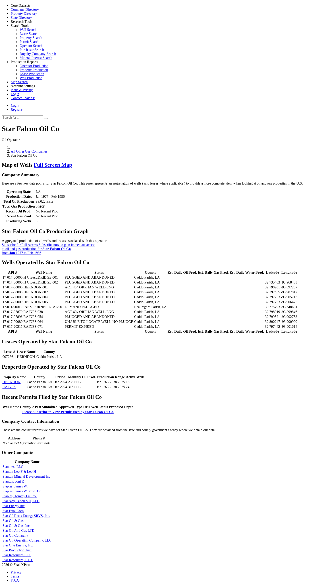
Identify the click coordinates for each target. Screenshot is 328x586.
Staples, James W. (15, 486)
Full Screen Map (53, 165)
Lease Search (29, 34)
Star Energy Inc (13, 506)
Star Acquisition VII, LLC (20, 501)
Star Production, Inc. (16, 550)
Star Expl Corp (13, 511)
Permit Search (29, 42)
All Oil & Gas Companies (29, 151)
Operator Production (34, 66)
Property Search (31, 38)
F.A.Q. (16, 580)
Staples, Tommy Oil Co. (19, 496)
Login (15, 105)
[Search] (46, 118)
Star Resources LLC (16, 555)
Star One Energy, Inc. (17, 545)
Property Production (34, 70)
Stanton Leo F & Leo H (19, 471)
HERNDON (11, 382)
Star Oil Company (15, 535)
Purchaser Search (32, 50)
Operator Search (31, 46)
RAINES (9, 387)
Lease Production (32, 74)
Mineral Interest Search (36, 58)
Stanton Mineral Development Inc (26, 476)
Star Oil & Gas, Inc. (16, 525)
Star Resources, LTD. (17, 560)
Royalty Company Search (38, 54)
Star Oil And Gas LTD (18, 530)
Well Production (31, 78)
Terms (15, 576)
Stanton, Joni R (13, 481)
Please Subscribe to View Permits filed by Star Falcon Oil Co (68, 412)
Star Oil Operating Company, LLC (27, 540)
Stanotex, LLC (12, 466)
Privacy (16, 572)
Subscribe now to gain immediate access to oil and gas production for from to (48, 249)
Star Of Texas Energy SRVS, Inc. (26, 516)
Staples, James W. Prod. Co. (22, 491)
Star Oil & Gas (12, 521)
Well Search (28, 30)
